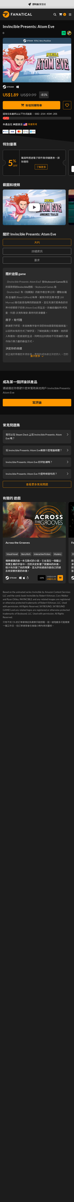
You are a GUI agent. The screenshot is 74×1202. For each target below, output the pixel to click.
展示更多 (35, 355)
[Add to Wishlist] (67, 105)
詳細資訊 (37, 251)
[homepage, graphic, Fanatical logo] (17, 14)
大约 (37, 242)
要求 (37, 260)
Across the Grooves (18, 542)
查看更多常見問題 (37, 484)
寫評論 (37, 402)
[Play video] (34, 207)
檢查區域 (32, 124)
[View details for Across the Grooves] (34, 520)
